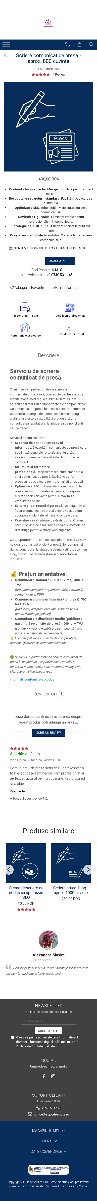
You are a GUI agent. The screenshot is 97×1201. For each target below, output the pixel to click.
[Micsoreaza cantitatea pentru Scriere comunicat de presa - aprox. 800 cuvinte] (26, 261)
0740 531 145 (51, 1108)
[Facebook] (44, 1076)
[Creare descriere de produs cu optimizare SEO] (26, 863)
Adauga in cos (60, 261)
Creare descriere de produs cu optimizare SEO (26, 893)
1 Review (59, 74)
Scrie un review (48, 732)
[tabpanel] (48, 127)
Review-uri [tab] (49, 694)
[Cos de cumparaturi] (79, 44)
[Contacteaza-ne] (67, 44)
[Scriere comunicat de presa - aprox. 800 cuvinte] (48, 127)
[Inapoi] (3, 56)
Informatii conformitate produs (32, 679)
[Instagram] (53, 1076)
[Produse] (6, 45)
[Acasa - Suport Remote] (48, 24)
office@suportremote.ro (51, 1114)
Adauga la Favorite (29, 288)
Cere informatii (67, 288)
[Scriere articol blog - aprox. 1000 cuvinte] (71, 863)
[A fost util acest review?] (46, 798)
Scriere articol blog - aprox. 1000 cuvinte (71, 890)
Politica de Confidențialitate (35, 1046)
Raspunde (17, 791)
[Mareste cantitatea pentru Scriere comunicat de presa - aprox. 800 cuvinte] (38, 261)
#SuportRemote (48, 69)
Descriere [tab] (48, 355)
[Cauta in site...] (91, 44)
